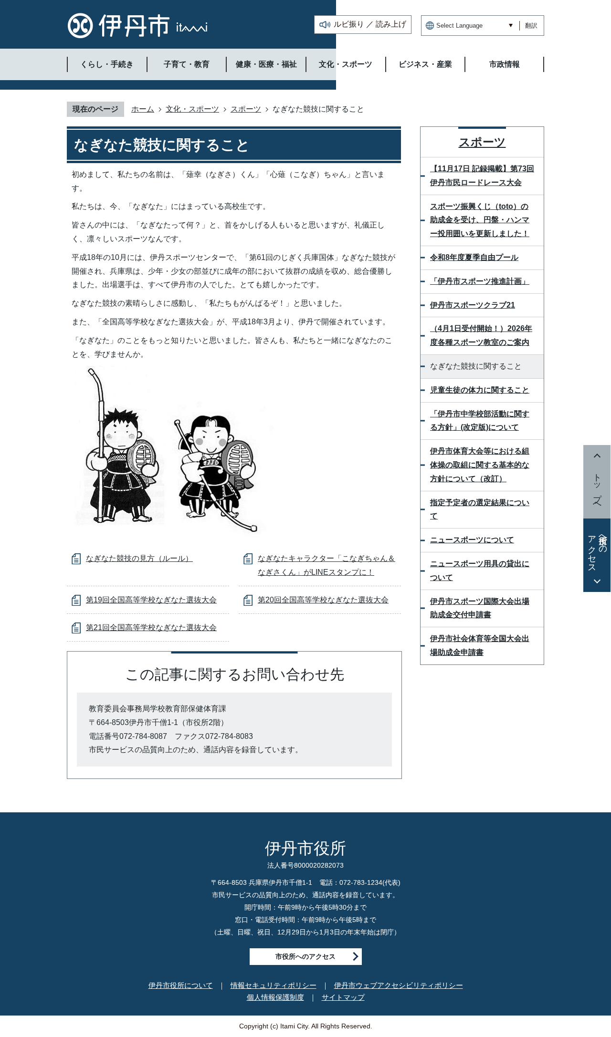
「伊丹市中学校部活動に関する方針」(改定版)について (479, 421)
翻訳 (531, 25)
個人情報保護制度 (275, 997)
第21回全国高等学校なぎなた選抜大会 (151, 627)
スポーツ (246, 109)
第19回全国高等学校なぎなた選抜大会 (151, 600)
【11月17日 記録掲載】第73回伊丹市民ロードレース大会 (482, 176)
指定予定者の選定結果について (479, 509)
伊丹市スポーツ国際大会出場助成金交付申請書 (479, 608)
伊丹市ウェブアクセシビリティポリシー (398, 985)
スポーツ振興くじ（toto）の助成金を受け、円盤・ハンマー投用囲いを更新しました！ (479, 220)
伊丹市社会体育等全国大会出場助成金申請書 (479, 645)
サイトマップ (343, 997)
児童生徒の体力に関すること (479, 390)
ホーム (142, 109)
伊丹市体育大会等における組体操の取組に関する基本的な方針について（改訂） (479, 465)
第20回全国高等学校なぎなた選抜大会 (323, 600)
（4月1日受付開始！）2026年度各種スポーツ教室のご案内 (481, 335)
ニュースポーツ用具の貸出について (479, 570)
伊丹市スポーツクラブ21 (472, 305)
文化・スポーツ (192, 109)
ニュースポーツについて (472, 540)
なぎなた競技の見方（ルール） (139, 558)
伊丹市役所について (180, 985)
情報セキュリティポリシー (273, 985)
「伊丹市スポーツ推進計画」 (479, 281)
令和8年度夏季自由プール (474, 257)
